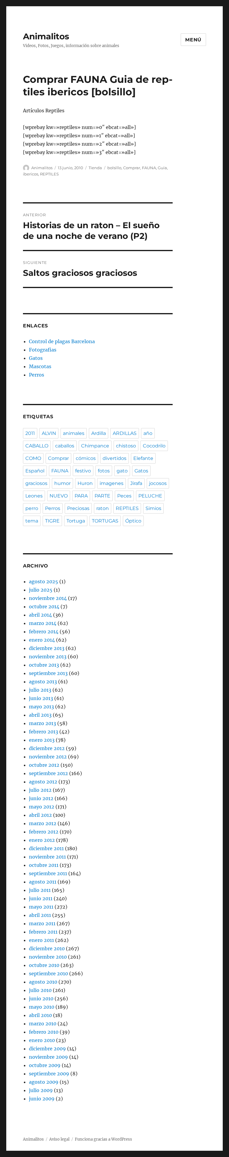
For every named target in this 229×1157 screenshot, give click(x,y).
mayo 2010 (41, 1007)
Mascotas (40, 366)
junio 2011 (40, 898)
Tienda (95, 167)
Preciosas (78, 508)
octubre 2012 (44, 765)
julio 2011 (40, 890)
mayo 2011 (41, 907)
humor (62, 483)
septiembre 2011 (48, 873)
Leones (34, 496)
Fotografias (42, 350)
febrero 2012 (43, 832)
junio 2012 (41, 798)
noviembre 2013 (47, 657)
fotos (104, 471)
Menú (193, 40)
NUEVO (58, 496)
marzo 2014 (42, 623)
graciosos (36, 483)
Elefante (143, 458)
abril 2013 (40, 715)
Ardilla (98, 433)
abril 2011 (40, 915)
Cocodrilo (154, 446)
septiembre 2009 (49, 1074)
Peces (124, 496)
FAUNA (149, 167)
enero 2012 (42, 840)
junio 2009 (42, 1099)
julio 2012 (40, 790)
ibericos (30, 174)
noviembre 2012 (48, 757)
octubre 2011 (43, 865)
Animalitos (46, 36)
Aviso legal (59, 1139)
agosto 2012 (43, 782)
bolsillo (114, 167)
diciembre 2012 (47, 748)
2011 (30, 433)
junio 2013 (41, 698)
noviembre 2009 (48, 1057)
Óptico (133, 521)
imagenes (111, 483)
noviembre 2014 (48, 598)
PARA (81, 496)
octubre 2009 (45, 1065)
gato (122, 471)
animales (73, 433)
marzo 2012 (42, 823)
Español (34, 471)
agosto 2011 (42, 882)
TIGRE (52, 521)
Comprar (131, 167)
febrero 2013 (43, 732)
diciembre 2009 (47, 1049)
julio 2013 (40, 690)
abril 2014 (40, 615)
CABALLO (36, 446)
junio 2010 (41, 999)
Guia (162, 167)
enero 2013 (42, 740)
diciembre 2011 (46, 848)
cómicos (86, 458)
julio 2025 (40, 590)
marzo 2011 (42, 923)
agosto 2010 (43, 982)
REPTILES (49, 174)
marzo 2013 (42, 723)
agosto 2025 (43, 581)
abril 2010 (40, 1015)
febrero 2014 (43, 632)
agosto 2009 (43, 1082)
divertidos (114, 458)
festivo (83, 471)
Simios (153, 508)
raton (102, 508)
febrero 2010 (43, 1032)
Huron (85, 483)
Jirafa (136, 483)
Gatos (36, 358)
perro (31, 508)
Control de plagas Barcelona (62, 341)
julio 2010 (40, 990)
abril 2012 (40, 815)
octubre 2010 (44, 965)
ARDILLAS (125, 433)
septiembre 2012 (48, 773)
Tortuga (75, 521)
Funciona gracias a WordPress (103, 1139)
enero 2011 (41, 940)
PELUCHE (150, 496)
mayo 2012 (41, 807)
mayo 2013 (41, 707)
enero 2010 (42, 1040)
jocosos (158, 483)
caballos (64, 446)
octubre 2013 (44, 665)
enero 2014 (42, 640)
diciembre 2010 (47, 948)
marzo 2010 (42, 1024)
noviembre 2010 (48, 957)
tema (31, 521)
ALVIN (49, 433)
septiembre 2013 (48, 673)
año (147, 433)
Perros (36, 375)
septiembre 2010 (48, 973)
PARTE (102, 496)
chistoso (126, 446)
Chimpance (95, 446)
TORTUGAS (105, 521)
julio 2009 (41, 1090)
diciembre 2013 (46, 648)
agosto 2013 (43, 682)
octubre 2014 (44, 606)
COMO (33, 458)
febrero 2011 (43, 932)
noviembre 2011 (47, 857)
